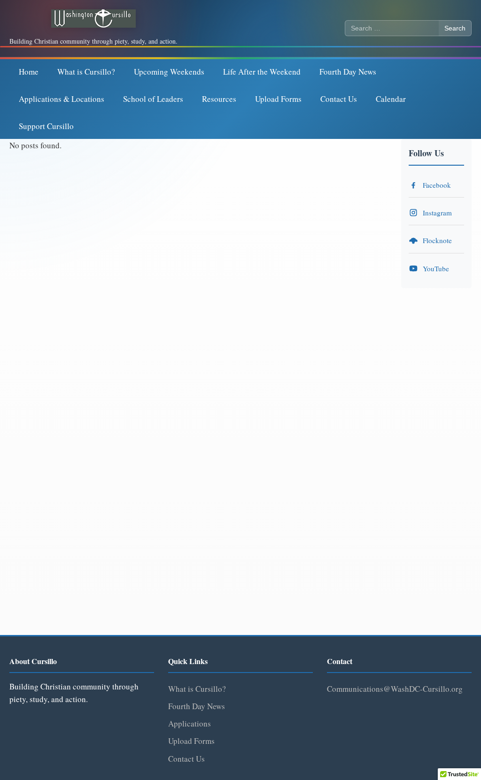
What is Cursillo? (86, 71)
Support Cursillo (46, 126)
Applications (189, 723)
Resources (219, 98)
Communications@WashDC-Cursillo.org (395, 688)
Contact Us (338, 98)
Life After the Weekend (262, 71)
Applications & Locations (61, 98)
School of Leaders (153, 98)
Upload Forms (278, 98)
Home (29, 71)
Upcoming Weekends (169, 71)
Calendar (391, 98)
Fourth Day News (347, 71)
